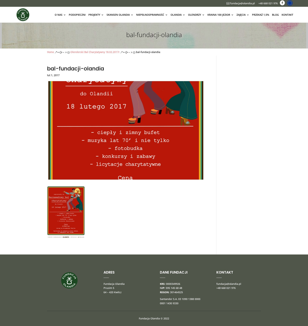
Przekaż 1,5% (260, 14)
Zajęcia (241, 14)
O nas (58, 14)
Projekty (94, 14)
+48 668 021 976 (268, 3)
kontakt (287, 14)
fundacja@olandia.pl (241, 3)
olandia (176, 14)
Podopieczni (77, 14)
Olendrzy (194, 14)
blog (275, 14)
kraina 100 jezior (218, 14)
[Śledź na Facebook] (282, 2)
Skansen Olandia (118, 14)
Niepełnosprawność (150, 14)
